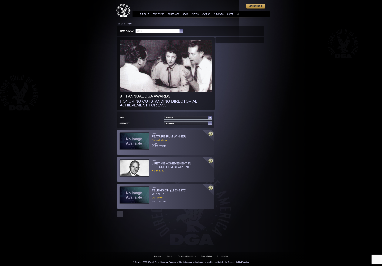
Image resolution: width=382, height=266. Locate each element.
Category (170, 123)
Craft (230, 14)
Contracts (173, 14)
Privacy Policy (206, 256)
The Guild (144, 14)
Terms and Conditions (187, 256)
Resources (158, 256)
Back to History (125, 24)
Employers (158, 14)
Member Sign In (255, 6)
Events (195, 14)
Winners (169, 118)
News (185, 14)
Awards (206, 14)
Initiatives (219, 14)
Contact (170, 256)
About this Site (222, 256)
